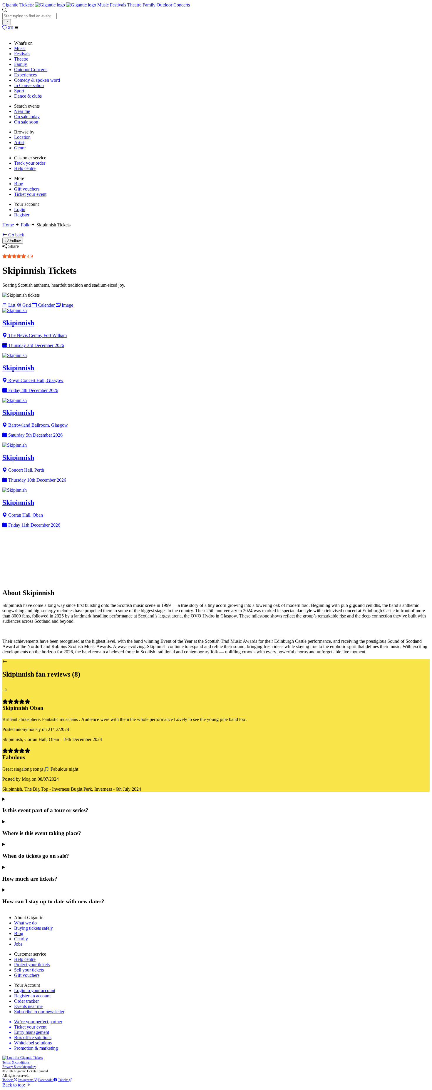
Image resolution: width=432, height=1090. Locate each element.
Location (22, 137)
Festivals (118, 4)
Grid (26, 305)
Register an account (32, 995)
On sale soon (26, 121)
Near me (22, 111)
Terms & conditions (16, 1062)
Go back (15, 234)
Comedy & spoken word (37, 80)
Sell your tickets (29, 969)
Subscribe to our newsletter (39, 1011)
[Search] (6, 22)
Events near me (28, 1006)
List (11, 305)
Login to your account (34, 990)
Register (21, 214)
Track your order (29, 163)
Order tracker (26, 1001)
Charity (21, 938)
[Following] (5, 27)
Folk (25, 224)
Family (149, 4)
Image (67, 305)
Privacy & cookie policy (19, 1067)
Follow (15, 240)
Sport (19, 90)
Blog (18, 183)
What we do (25, 922)
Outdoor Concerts (173, 4)
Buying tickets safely (33, 928)
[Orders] (11, 27)
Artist (19, 142)
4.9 (29, 256)
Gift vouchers (26, 188)
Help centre (25, 168)
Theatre (134, 4)
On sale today (27, 116)
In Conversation (29, 85)
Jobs (18, 944)
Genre (20, 147)
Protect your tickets (32, 964)
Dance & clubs (28, 96)
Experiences (25, 74)
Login (19, 209)
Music (103, 4)
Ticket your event (30, 194)
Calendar (46, 305)
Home (8, 224)
